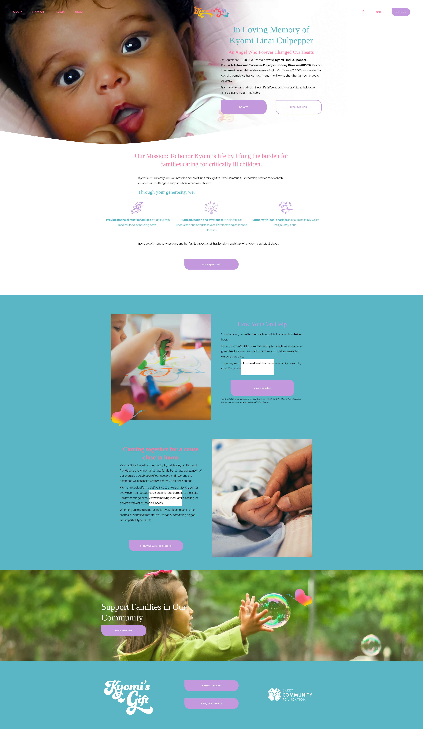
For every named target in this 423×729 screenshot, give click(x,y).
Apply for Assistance (401, 12)
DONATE (243, 107)
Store (79, 12)
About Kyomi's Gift (211, 264)
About (17, 12)
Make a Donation (262, 387)
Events (60, 12)
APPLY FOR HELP (299, 107)
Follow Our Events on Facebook (156, 545)
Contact (38, 12)
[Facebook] (363, 12)
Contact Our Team (211, 685)
